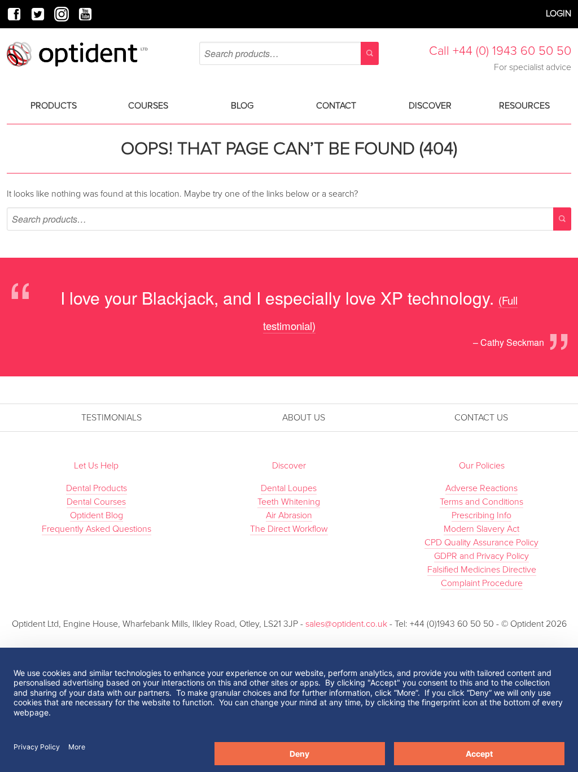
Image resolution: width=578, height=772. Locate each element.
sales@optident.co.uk (347, 624)
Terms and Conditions (481, 502)
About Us (303, 417)
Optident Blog (96, 515)
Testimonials (111, 417)
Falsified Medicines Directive (481, 569)
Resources (524, 105)
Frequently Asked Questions (96, 529)
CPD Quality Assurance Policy (481, 542)
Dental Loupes (289, 488)
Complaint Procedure (482, 583)
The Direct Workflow (289, 529)
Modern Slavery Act (481, 529)
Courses (148, 105)
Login (558, 13)
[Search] (370, 53)
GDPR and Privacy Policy (481, 556)
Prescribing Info (481, 515)
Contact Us (481, 417)
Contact (336, 105)
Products (53, 105)
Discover (430, 105)
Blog (242, 105)
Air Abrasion (289, 515)
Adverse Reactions (481, 488)
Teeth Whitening (288, 502)
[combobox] (289, 53)
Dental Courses (96, 502)
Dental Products (96, 488)
